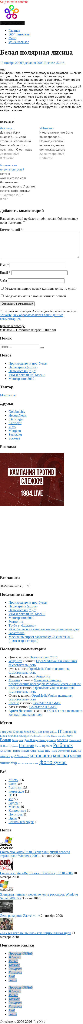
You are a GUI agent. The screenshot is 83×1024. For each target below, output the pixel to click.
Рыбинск (63, 745)
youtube (62, 736)
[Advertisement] (33, 539)
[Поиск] (42, 347)
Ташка (41, 751)
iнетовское (16, 791)
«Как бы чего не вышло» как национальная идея (44, 629)
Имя (4, 264)
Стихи (33, 750)
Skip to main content (14, 2)
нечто (21, 763)
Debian (18, 731)
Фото (12, 38)
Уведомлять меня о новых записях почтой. (36, 296)
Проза (38, 746)
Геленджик (17, 740)
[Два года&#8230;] (19, 143)
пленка (28, 763)
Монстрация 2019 (21, 378)
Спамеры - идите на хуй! (15, 750)
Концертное (47, 740)
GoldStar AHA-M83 (47, 703)
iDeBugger (16, 419)
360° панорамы (19, 34)
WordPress (52, 736)
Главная (14, 30)
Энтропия (16, 621)
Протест (47, 746)
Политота (16, 814)
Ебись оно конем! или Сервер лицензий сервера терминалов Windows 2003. (35, 854)
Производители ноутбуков (28, 363)
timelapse (24, 736)
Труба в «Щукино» (22, 625)
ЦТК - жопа (51, 751)
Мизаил (14, 680)
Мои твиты (8, 395)
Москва (62, 740)
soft (11, 799)
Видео (13, 803)
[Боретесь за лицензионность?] (19, 182)
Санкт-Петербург (21, 822)
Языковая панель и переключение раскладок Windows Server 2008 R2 (45, 682)
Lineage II (69, 731)
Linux (3, 735)
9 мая (3, 731)
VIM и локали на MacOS (27, 375)
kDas (12, 427)
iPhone (53, 732)
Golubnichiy (17, 411)
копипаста (41, 755)
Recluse (49, 63)
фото (46, 761)
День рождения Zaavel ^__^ (20, 915)
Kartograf (15, 423)
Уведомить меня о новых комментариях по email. (40, 288)
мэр (14, 763)
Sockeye (14, 438)
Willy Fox (15, 661)
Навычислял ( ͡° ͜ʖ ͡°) (22, 371)
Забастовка (16, 633)
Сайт (3, 280)
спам (36, 763)
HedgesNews (18, 415)
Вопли (5, 740)
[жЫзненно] (59, 143)
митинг (5, 763)
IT (60, 731)
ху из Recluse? (19, 42)
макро (75, 755)
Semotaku (15, 434)
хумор (60, 762)
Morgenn (15, 430)
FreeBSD (30, 731)
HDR (39, 731)
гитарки (5, 756)
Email (5, 272)
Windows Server (38, 736)
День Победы (31, 740)
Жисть (60, 63)
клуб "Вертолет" (20, 756)
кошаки (61, 755)
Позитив (26, 745)
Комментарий (11, 229)
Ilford (46, 731)
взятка (76, 750)
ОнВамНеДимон (9, 746)
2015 (9, 732)
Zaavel (70, 736)
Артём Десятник (21, 711)
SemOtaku (13, 736)
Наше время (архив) (23, 367)
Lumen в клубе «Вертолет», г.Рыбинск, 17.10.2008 (36, 873)
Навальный (75, 740)
